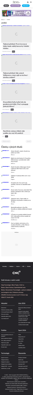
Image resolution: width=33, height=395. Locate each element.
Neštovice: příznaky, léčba (7, 309)
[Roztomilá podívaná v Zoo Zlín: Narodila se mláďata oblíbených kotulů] (5, 209)
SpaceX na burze (4, 357)
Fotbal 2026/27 (21, 336)
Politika (3, 330)
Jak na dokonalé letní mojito (24, 322)
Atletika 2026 (21, 345)
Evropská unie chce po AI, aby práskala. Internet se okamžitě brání (20, 183)
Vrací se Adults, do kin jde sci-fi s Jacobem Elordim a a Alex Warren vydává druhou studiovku (20, 225)
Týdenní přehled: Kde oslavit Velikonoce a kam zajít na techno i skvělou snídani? (15, 75)
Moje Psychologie (6, 285)
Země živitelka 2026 (22, 368)
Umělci (8, 19)
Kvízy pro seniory (5, 314)
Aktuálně (4, 303)
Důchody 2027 (21, 364)
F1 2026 (20, 343)
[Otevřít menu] (30, 2)
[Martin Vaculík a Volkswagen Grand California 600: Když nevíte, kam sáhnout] (5, 169)
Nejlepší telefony (5, 359)
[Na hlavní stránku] (16, 2)
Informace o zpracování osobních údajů (14, 385)
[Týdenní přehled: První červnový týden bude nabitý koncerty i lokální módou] (16, 34)
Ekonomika (22, 353)
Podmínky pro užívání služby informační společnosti (16, 383)
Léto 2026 (21, 303)
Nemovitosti (9, 290)
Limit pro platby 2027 (23, 362)
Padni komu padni (5, 342)
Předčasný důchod (22, 357)
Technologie (5, 353)
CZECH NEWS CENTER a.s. (22, 375)
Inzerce (18, 266)
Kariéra (29, 266)
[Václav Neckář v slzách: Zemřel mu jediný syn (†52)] (5, 153)
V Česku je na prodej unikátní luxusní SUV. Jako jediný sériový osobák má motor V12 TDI (21, 216)
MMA (19, 334)
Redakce (12, 266)
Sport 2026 (22, 330)
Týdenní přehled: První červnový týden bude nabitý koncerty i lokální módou (16, 46)
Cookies (25, 385)
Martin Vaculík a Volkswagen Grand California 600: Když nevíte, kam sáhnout (20, 168)
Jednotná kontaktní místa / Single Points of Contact (16, 389)
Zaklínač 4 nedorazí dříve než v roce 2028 (20, 176)
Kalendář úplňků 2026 (6, 316)
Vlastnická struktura (21, 387)
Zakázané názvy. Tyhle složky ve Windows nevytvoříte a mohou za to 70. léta (21, 200)
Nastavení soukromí (11, 387)
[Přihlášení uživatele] (27, 2)
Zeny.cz (3, 19)
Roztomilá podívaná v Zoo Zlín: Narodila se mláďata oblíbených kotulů (21, 208)
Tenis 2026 (20, 341)
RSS (23, 266)
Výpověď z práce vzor (6, 344)
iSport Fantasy (10, 287)
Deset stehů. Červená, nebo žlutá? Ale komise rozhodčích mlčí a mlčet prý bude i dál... (21, 191)
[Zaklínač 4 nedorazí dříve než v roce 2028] (5, 177)
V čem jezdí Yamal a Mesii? (7, 312)
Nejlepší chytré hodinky (6, 364)
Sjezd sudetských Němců (6, 338)
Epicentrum (3, 307)
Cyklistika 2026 (21, 347)
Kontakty (4, 266)
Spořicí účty (20, 359)
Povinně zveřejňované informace (16, 391)
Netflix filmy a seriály (5, 368)
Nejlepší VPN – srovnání (6, 366)
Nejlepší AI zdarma (5, 362)
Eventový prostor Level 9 (13, 295)
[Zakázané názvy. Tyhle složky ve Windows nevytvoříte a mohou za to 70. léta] (5, 201)
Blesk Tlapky (15, 285)
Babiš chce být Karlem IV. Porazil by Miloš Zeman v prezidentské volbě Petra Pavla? (20, 160)
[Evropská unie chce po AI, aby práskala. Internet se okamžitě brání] (5, 184)
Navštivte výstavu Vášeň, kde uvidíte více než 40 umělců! (14, 132)
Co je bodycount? (5, 318)
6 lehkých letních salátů (23, 324)
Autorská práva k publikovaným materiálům (16, 381)
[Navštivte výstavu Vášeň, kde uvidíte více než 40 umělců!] (16, 121)
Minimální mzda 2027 (23, 366)
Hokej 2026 (21, 339)
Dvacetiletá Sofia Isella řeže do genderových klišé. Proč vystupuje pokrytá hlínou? (15, 104)
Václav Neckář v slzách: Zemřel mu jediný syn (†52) (20, 152)
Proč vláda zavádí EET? (6, 340)
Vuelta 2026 (10, 297)
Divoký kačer (4, 347)
